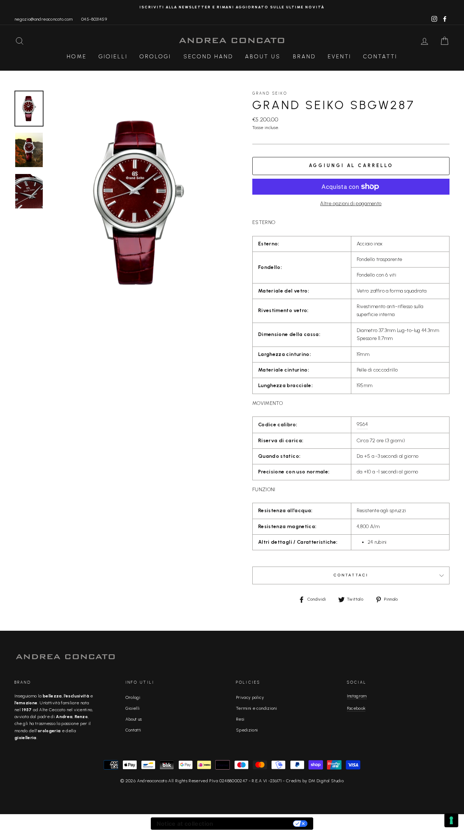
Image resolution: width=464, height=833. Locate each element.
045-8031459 (94, 19)
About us (133, 719)
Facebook (356, 708)
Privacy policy (250, 697)
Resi (240, 719)
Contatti (380, 56)
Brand (304, 56)
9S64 (362, 424)
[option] (232, 7)
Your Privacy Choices (257, 823)
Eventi (339, 56)
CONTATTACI (351, 575)
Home (77, 56)
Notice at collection (185, 823)
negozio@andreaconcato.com (43, 19)
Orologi (155, 56)
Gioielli (113, 56)
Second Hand (208, 56)
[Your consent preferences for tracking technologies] (451, 820)
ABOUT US (263, 56)
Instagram (357, 696)
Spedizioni (247, 730)
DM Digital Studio (326, 780)
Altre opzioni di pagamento (350, 203)
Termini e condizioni (256, 708)
